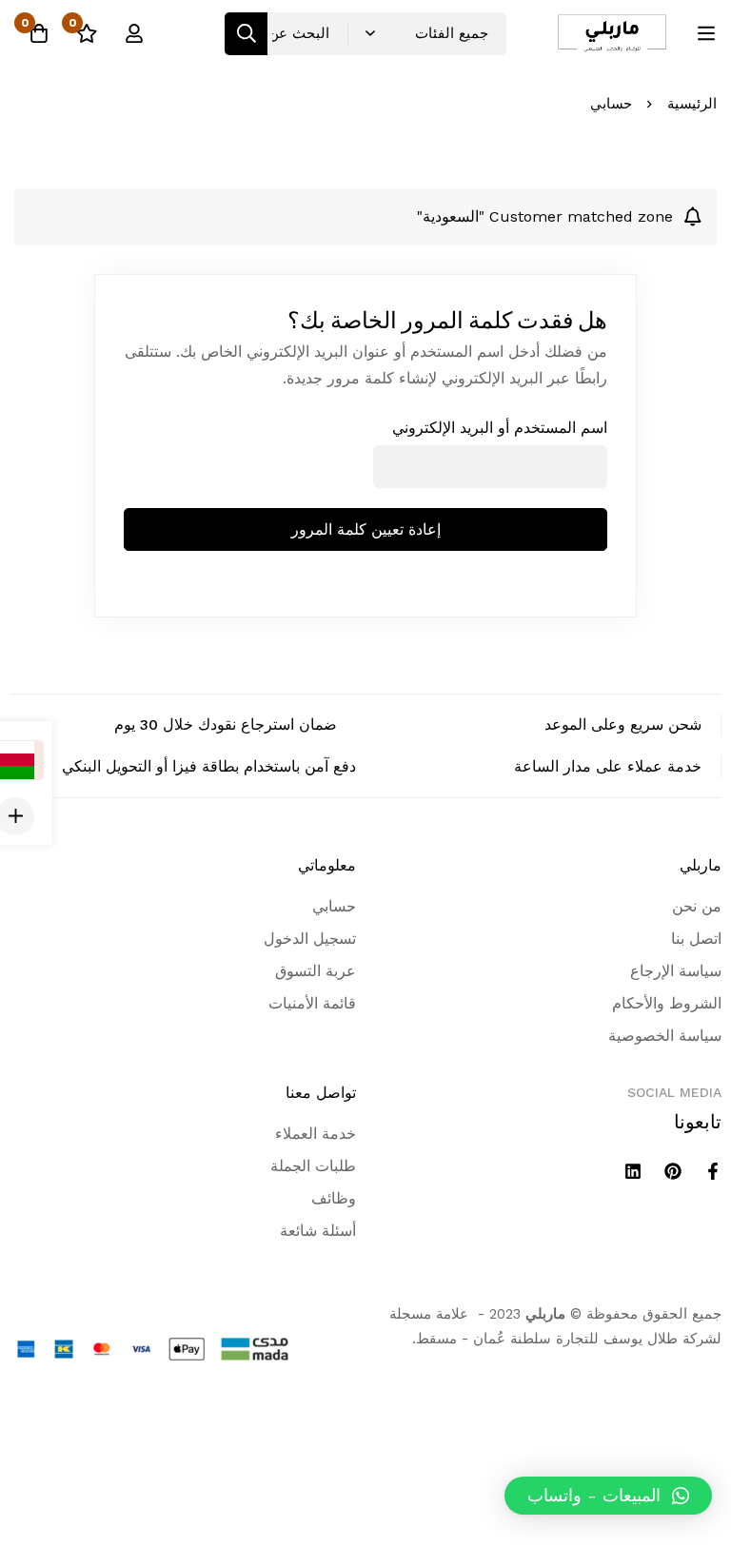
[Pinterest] (673, 1171)
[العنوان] (633, 1171)
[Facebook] (712, 1171)
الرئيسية (692, 103)
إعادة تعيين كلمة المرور (366, 529)
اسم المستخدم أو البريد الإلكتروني (499, 428)
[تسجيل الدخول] (134, 33)
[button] (608, 1496)
